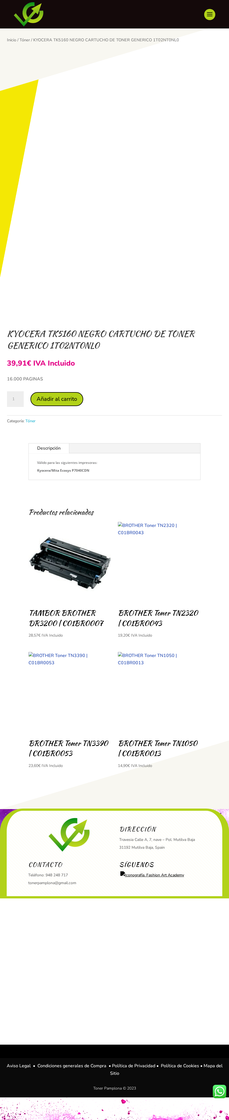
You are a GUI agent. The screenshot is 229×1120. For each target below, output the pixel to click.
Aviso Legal (19, 1066)
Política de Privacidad (133, 1066)
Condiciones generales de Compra (71, 1066)
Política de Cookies (180, 1066)
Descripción (49, 448)
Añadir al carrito (57, 399)
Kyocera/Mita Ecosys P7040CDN (63, 470)
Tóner (25, 40)
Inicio (11, 40)
